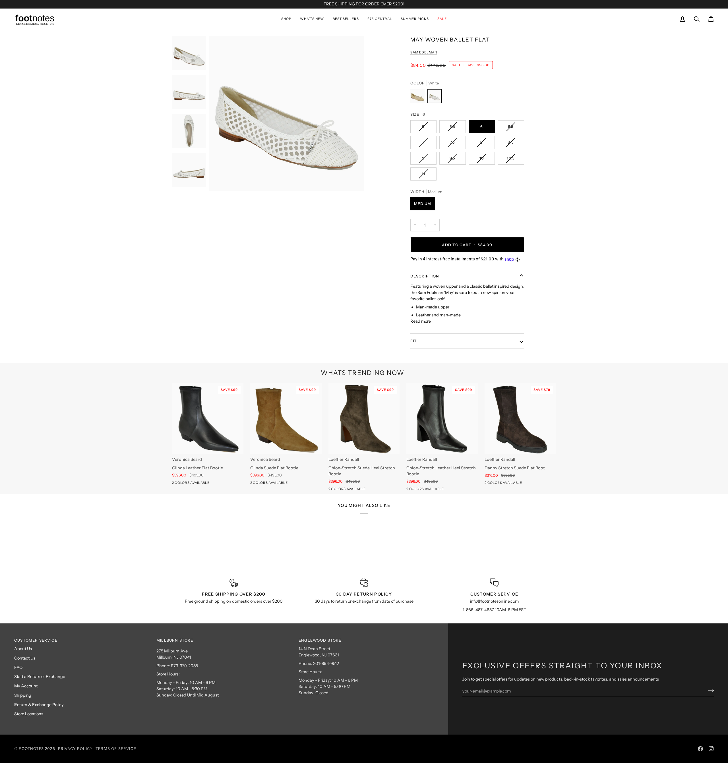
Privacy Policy (75, 748)
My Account (26, 686)
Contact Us (24, 658)
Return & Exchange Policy (39, 704)
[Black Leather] (175, 484)
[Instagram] (711, 748)
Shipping (22, 695)
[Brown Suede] (342, 490)
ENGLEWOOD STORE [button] (320, 640)
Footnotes (31, 748)
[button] (286, 19)
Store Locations (28, 713)
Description (424, 276)
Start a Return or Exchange (39, 676)
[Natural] (418, 97)
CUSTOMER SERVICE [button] (35, 640)
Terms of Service (116, 748)
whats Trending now (362, 373)
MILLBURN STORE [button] (174, 640)
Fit (413, 341)
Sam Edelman (423, 52)
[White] (434, 97)
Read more (420, 321)
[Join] (709, 690)
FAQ (18, 667)
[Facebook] (700, 748)
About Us (23, 648)
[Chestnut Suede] (186, 484)
